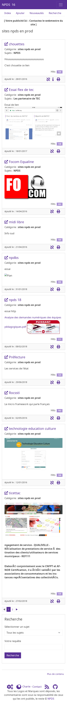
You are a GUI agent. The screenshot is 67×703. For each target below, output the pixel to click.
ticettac (14, 493)
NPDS (51, 698)
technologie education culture (32, 428)
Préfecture (16, 357)
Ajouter (20, 13)
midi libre (16, 222)
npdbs (13, 257)
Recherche (55, 13)
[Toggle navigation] (60, 5)
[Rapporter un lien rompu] (48, 79)
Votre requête (13, 641)
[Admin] (11, 686)
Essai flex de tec (21, 89)
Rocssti (14, 392)
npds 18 (14, 299)
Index (7, 13)
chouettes (16, 44)
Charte (26, 686)
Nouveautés (37, 13)
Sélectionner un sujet (17, 626)
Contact (37, 686)
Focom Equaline (21, 161)
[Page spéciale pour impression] (58, 79)
